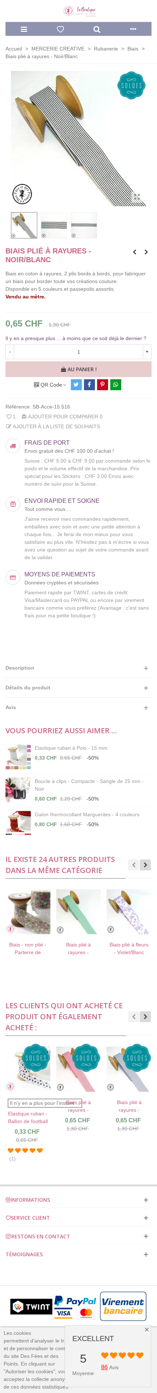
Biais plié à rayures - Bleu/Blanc (90, 1110)
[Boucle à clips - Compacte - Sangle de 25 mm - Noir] (18, 790)
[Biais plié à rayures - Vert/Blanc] (31, 911)
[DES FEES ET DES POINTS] (78, 11)
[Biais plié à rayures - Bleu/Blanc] (90, 1069)
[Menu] (23, 29)
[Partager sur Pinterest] (102, 384)
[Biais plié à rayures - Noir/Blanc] (136, 197)
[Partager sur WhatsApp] (115, 384)
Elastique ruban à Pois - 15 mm (71, 748)
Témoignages (24, 1254)
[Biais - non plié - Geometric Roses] (133, 911)
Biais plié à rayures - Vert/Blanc (31, 952)
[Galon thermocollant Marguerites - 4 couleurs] (18, 823)
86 (104, 1367)
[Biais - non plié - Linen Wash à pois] (134, 251)
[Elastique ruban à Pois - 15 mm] (18, 757)
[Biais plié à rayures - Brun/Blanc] (146, 251)
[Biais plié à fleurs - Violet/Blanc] (82, 911)
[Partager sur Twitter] (76, 384)
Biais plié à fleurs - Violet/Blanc (82, 948)
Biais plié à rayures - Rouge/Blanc (40, 1110)
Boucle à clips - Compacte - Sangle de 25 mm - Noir (89, 785)
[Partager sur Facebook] (89, 384)
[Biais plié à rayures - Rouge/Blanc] (40, 1069)
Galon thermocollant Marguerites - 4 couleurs (87, 814)
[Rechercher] (96, 29)
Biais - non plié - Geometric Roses (133, 948)
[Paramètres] (133, 29)
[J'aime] (60, 29)
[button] (133, 864)
